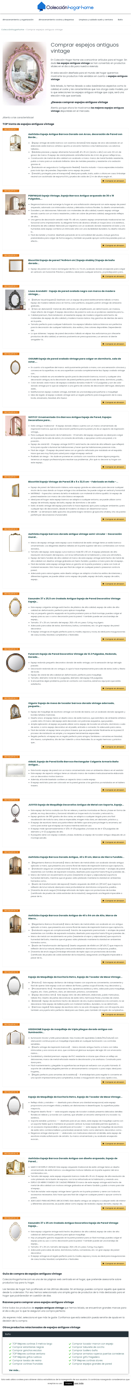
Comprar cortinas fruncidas (27, 1363)
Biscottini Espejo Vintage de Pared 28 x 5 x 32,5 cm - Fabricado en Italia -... (73, 481)
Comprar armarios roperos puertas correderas (98, 1353)
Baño (120, 19)
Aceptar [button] (68, 1383)
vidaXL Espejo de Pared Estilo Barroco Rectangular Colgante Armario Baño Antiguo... (73, 763)
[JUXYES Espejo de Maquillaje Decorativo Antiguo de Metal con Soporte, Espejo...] (15, 813)
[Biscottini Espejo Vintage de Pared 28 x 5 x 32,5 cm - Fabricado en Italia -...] (15, 490)
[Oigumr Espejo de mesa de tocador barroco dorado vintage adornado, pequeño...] (15, 712)
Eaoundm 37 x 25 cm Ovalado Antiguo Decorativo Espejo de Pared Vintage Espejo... (73, 1224)
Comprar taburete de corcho (88, 1347)
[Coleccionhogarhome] (65, 6)
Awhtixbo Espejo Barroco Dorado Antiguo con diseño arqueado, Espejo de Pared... (72, 1160)
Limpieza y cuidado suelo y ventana (96, 19)
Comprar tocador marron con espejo (92, 1343)
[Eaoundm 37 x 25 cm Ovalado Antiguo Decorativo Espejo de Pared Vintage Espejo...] (15, 1231)
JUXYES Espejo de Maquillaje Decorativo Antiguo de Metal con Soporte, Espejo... (76, 804)
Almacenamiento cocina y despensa (56, 19)
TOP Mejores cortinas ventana (28, 1353)
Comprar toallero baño (85, 1350)
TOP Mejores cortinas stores (87, 1360)
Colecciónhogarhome (12, 29)
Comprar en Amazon (114, 181)
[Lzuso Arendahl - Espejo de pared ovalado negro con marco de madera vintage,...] (15, 300)
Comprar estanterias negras (28, 1347)
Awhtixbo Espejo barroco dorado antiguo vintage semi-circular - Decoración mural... (75, 535)
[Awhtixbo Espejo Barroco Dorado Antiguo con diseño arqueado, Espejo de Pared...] (15, 1167)
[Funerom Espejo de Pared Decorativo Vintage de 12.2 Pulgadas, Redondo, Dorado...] (15, 662)
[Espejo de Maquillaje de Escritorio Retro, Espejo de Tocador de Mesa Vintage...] (15, 985)
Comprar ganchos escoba (26, 1350)
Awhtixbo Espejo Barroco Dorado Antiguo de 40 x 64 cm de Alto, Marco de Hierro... (72, 917)
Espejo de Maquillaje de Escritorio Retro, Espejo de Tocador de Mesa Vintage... (75, 977)
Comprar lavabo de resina (26, 1360)
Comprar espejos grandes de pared (92, 1363)
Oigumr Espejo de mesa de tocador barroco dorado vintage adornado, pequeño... (71, 705)
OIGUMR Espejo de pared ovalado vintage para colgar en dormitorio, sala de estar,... (74, 360)
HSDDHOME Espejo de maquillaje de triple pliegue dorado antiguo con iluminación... (70, 1031)
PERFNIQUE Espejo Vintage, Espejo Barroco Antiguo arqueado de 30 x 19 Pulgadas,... (71, 197)
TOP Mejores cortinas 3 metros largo (32, 1343)
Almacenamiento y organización (18, 19)
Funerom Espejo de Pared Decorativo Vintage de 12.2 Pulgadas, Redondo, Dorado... (72, 655)
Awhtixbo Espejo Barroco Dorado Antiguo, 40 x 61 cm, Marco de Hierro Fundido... (76, 857)
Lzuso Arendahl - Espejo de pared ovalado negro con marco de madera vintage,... (71, 293)
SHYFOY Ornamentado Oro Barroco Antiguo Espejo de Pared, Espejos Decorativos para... (69, 419)
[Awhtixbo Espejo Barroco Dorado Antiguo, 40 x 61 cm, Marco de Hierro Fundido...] (15, 866)
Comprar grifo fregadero (86, 1357)
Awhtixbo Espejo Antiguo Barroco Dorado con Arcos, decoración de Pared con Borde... (75, 136)
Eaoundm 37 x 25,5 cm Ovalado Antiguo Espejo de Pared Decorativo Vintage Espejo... (74, 600)
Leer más (79, 1383)
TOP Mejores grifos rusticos (27, 1357)
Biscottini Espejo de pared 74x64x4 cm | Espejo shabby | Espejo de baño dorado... (71, 262)
